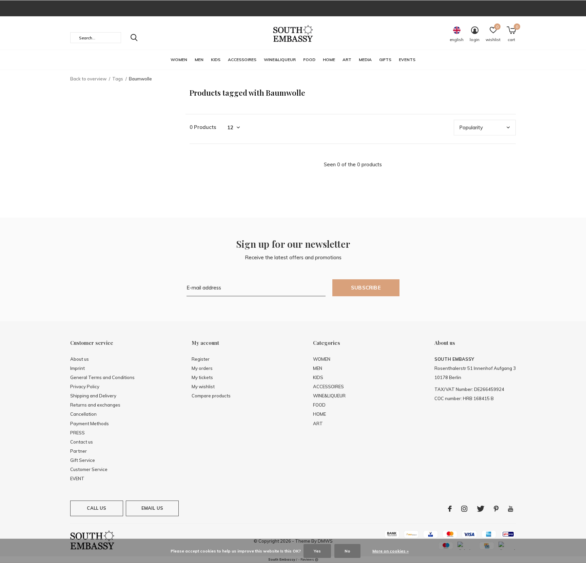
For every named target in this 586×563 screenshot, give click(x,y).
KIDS (215, 59)
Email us (152, 508)
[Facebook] (450, 508)
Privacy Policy (84, 386)
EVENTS (407, 59)
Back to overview (88, 78)
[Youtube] (510, 508)
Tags (117, 78)
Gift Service (82, 460)
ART (347, 59)
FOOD (309, 59)
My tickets (202, 377)
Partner (78, 451)
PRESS (77, 432)
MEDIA (365, 59)
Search (133, 37)
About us (79, 359)
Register (201, 359)
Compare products (211, 395)
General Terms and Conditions (102, 377)
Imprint (77, 368)
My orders (202, 368)
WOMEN (179, 59)
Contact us (81, 442)
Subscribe (366, 287)
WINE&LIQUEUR (280, 59)
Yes (317, 550)
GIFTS (385, 59)
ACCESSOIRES (242, 59)
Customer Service (89, 469)
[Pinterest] (496, 508)
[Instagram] (464, 508)
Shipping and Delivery (93, 395)
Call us (96, 508)
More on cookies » (390, 550)
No (347, 550)
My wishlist (203, 386)
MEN (199, 59)
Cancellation (83, 414)
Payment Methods (89, 423)
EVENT (77, 478)
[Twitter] (480, 508)
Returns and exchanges (95, 405)
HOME (329, 59)
